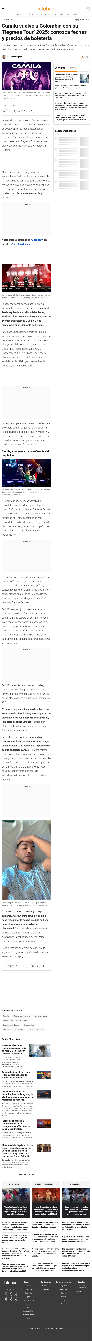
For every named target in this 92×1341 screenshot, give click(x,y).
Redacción (46, 1286)
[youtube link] (6, 1299)
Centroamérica (28, 1311)
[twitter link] (10, 1294)
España (28, 1297)
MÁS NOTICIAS (26, 1174)
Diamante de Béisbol (11, 1025)
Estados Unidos (28, 1300)
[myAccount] (88, 9)
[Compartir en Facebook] (9, 111)
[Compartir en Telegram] (24, 111)
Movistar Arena (41, 1016)
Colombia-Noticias (36, 1029)
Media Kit (63, 1304)
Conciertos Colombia (22, 1016)
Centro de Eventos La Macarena (15, 1020)
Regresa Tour (29, 1025)
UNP (41, 14)
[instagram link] (15, 1294)
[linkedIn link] (15, 1299)
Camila (6, 1016)
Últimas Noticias (28, 1315)
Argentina (28, 1289)
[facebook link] (6, 1294)
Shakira (75, 14)
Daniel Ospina (16, 57)
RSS (28, 1318)
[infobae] (46, 9)
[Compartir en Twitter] (14, 111)
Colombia (6, 19)
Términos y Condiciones (81, 1287)
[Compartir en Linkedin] (19, 111)
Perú (28, 1307)
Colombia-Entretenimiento (13, 1029)
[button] (3, 9)
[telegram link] (10, 1299)
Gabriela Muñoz (65, 14)
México (28, 1304)
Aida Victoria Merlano (51, 14)
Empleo (46, 1289)
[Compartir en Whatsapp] (4, 111)
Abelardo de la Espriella (30, 14)
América (28, 1286)
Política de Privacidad (81, 1291)
